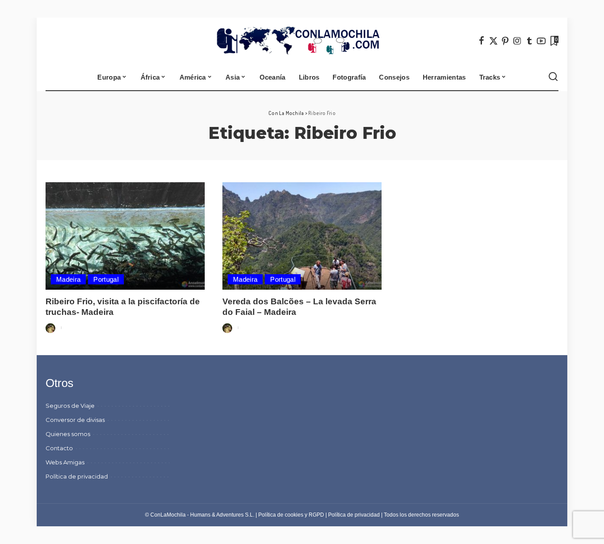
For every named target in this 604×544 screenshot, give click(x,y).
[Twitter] (493, 41)
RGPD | (318, 515)
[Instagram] (517, 41)
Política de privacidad (354, 515)
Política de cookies (280, 515)
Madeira (68, 279)
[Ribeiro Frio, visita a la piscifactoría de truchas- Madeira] (125, 236)
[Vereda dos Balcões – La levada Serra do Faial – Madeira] (302, 236)
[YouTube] (541, 41)
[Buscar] (553, 77)
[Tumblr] (529, 41)
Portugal (106, 279)
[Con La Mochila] (302, 41)
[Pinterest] (505, 41)
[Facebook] (481, 41)
